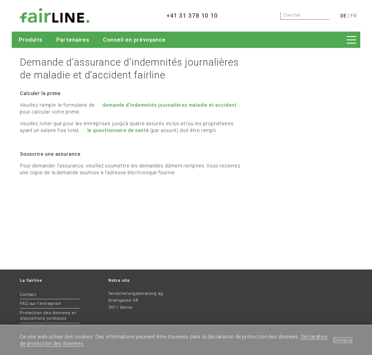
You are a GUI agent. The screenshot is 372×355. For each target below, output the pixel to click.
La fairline (31, 280)
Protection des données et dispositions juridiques (48, 315)
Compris (343, 340)
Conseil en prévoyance (134, 39)
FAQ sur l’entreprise (40, 303)
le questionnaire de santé (118, 130)
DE (343, 16)
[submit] (334, 16)
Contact (28, 294)
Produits (30, 39)
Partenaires (72, 39)
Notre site (119, 280)
